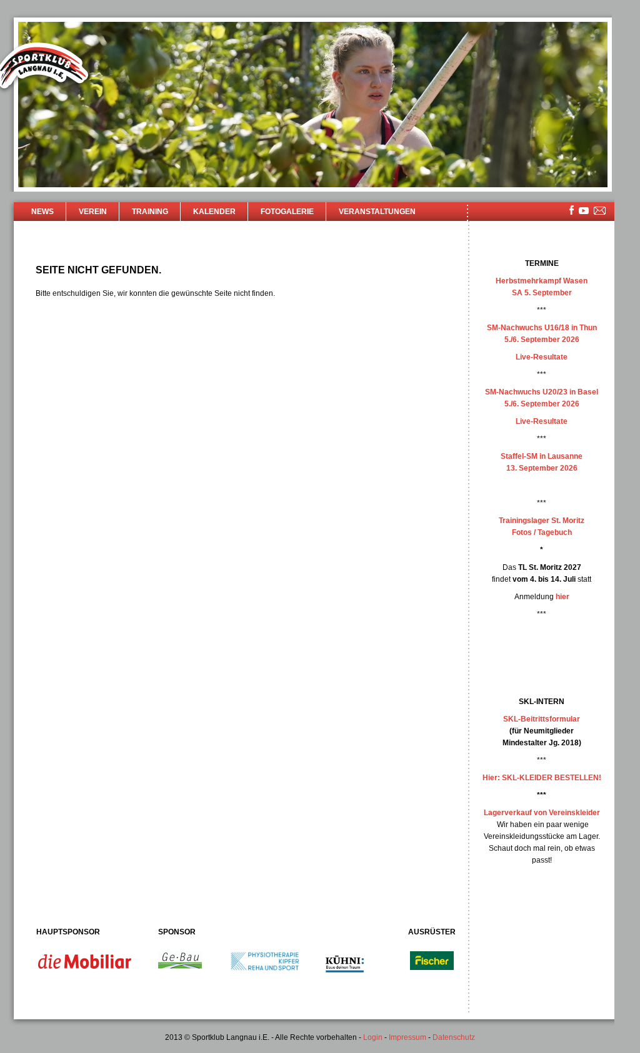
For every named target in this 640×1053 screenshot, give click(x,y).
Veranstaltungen (377, 211)
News (42, 211)
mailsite (600, 211)
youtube (584, 210)
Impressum (407, 1037)
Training (150, 211)
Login (372, 1037)
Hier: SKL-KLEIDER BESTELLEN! (541, 777)
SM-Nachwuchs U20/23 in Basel (541, 392)
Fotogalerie (287, 211)
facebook (571, 210)
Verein (93, 211)
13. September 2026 (542, 468)
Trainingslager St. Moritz (541, 520)
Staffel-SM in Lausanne (541, 456)
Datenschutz (453, 1037)
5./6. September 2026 (541, 339)
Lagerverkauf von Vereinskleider (542, 812)
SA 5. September (542, 292)
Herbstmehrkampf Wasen (542, 281)
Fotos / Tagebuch (542, 532)
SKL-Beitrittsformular (541, 719)
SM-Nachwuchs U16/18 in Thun (542, 327)
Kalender (214, 211)
